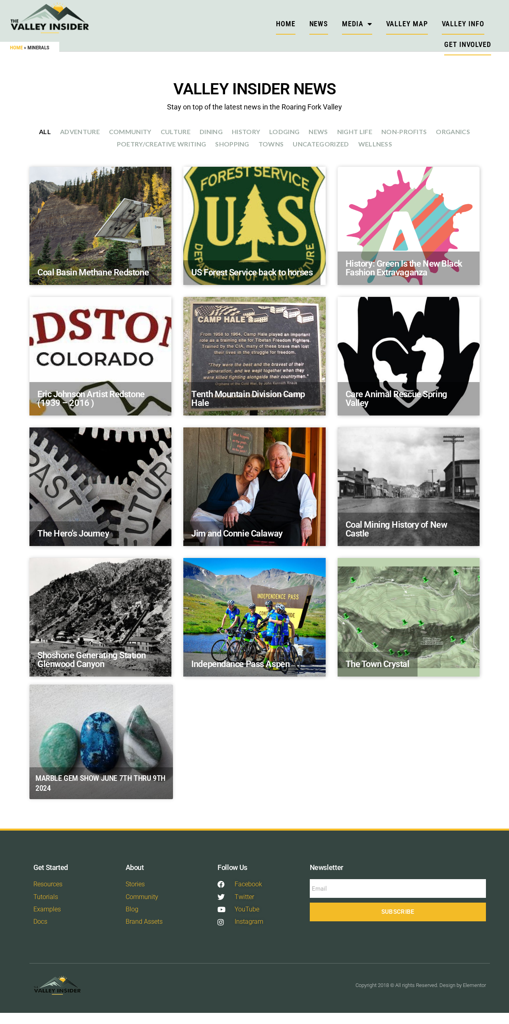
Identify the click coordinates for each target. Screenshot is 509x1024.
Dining (211, 131)
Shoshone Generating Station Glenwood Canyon (91, 659)
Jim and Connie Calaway (236, 533)
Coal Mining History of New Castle (396, 529)
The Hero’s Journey (73, 533)
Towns (271, 144)
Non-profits (404, 131)
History (246, 131)
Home (16, 48)
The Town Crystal (378, 664)
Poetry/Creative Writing (161, 144)
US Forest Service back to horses (252, 272)
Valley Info (463, 24)
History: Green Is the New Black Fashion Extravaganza (404, 268)
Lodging (284, 131)
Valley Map (407, 24)
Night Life (354, 131)
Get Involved (467, 44)
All (45, 131)
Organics (453, 131)
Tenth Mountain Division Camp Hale (248, 398)
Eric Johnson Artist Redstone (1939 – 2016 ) (91, 398)
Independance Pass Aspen (240, 664)
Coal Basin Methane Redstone (93, 272)
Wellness (375, 144)
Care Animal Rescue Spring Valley (396, 398)
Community (130, 131)
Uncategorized (321, 144)
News (318, 24)
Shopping (232, 144)
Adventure (80, 131)
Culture (175, 131)
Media (352, 24)
